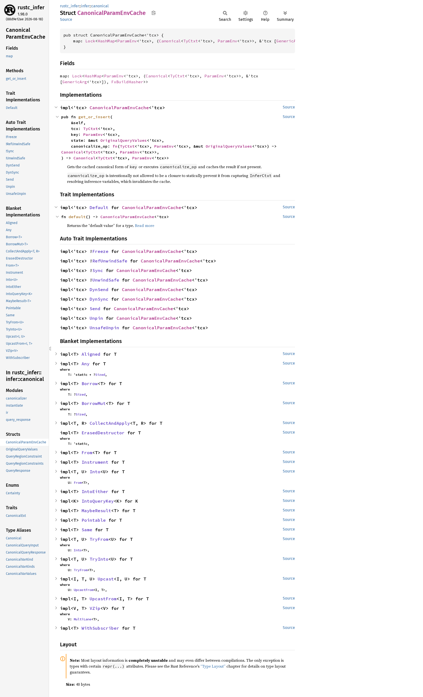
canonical (100, 6)
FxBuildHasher (127, 81)
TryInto (99, 559)
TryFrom (99, 539)
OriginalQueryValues (123, 140)
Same (87, 529)
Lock (90, 40)
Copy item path (154, 13)
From (87, 452)
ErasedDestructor (103, 433)
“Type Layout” (212, 666)
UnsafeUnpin (104, 328)
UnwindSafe (105, 280)
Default (99, 207)
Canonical (170, 40)
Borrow (90, 383)
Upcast (106, 579)
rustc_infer (31, 7)
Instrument (95, 462)
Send (95, 308)
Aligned (91, 354)
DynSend (99, 289)
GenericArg (288, 40)
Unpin (96, 318)
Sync (97, 270)
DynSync (99, 299)
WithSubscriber (100, 628)
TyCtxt (190, 40)
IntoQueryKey (98, 501)
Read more (144, 225)
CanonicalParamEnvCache (119, 107)
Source (66, 19)
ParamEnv (127, 40)
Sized (100, 374)
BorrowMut (94, 403)
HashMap (106, 40)
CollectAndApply (110, 423)
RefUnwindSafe (109, 261)
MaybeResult (96, 510)
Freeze (100, 251)
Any (86, 363)
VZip (95, 608)
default (77, 216)
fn (115, 146)
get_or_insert (94, 116)
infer (85, 6)
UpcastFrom (83, 590)
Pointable (94, 520)
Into (95, 471)
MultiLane (82, 619)
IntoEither (95, 491)
